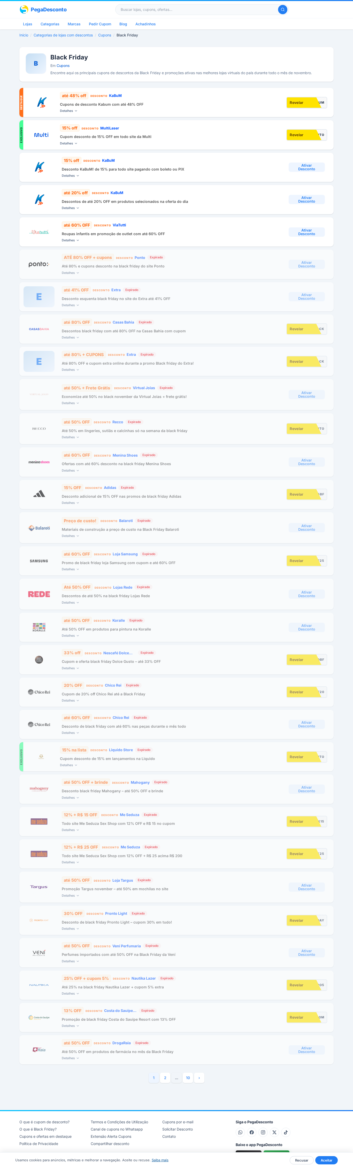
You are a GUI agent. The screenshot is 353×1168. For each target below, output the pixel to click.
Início (23, 35)
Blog (123, 24)
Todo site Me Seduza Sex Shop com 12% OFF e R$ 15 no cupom (118, 823)
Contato (169, 1136)
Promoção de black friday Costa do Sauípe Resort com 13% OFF (119, 1019)
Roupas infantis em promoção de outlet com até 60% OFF (113, 234)
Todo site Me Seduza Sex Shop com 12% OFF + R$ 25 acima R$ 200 (122, 856)
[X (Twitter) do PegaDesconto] (274, 1132)
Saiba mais (160, 1160)
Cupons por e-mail (177, 1122)
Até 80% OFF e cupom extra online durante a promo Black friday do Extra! (128, 363)
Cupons (104, 35)
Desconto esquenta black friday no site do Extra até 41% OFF (116, 298)
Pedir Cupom (100, 24)
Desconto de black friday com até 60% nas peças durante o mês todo (124, 726)
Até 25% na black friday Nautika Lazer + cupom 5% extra (113, 987)
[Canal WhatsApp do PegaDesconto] (240, 1132)
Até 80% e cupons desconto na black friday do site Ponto (113, 266)
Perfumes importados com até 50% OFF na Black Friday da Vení (118, 954)
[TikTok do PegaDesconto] (285, 1132)
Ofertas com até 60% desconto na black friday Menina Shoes (116, 464)
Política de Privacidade (38, 1143)
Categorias (50, 24)
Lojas (27, 24)
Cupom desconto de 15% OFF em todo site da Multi (105, 136)
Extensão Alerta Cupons (111, 1136)
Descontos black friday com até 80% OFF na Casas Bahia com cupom (124, 331)
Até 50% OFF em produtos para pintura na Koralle (106, 629)
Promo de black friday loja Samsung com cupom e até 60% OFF (118, 562)
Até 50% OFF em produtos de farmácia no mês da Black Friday (117, 1051)
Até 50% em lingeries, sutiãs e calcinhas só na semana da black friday (124, 430)
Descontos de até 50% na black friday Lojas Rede (106, 596)
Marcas (74, 24)
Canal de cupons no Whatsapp (117, 1129)
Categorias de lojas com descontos (63, 35)
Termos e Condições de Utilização (119, 1122)
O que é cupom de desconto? (44, 1122)
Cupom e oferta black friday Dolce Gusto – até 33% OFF (111, 661)
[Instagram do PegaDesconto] (263, 1132)
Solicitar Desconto (177, 1129)
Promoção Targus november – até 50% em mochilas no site (115, 889)
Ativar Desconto (306, 167)
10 (188, 1077)
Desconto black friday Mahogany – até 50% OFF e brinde (112, 791)
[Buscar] (282, 9)
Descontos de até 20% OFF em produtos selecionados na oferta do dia (125, 201)
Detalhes (66, 111)
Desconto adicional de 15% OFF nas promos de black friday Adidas (121, 496)
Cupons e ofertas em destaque (45, 1136)
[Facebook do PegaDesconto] (251, 1132)
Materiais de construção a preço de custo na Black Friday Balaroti (120, 529)
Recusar (301, 1160)
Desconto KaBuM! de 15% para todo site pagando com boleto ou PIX (123, 169)
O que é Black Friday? (38, 1129)
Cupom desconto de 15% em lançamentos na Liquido (107, 758)
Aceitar (326, 1160)
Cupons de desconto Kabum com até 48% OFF (101, 104)
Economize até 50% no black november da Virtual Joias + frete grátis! (124, 396)
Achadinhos (145, 24)
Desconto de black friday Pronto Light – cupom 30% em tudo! (117, 922)
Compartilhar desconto (110, 1143)
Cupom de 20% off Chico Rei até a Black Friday (103, 694)
